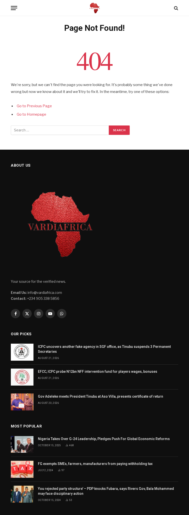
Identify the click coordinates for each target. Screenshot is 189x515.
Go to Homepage (31, 114)
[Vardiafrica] (94, 8)
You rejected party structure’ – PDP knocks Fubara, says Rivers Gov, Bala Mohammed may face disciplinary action (106, 491)
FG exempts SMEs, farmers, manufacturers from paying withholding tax (95, 464)
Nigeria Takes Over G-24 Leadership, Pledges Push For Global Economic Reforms (104, 439)
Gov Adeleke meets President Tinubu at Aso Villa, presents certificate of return (100, 396)
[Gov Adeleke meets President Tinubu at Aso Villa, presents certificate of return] (22, 401)
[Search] (175, 8)
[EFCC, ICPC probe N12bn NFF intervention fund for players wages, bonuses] (22, 377)
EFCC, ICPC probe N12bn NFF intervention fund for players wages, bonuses (97, 371)
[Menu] (14, 8)
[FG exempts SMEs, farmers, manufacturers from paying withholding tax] (22, 469)
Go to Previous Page (34, 106)
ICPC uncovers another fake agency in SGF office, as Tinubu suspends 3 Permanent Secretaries (104, 349)
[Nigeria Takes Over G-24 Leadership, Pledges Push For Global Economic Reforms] (22, 444)
